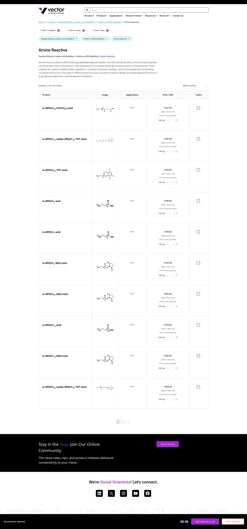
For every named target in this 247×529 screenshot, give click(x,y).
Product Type (100, 30)
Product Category (50, 30)
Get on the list (167, 444)
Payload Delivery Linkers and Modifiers (77, 22)
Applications (116, 15)
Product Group (76, 30)
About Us (164, 15)
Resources (150, 15)
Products (101, 15)
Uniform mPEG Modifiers (110, 22)
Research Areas (133, 15)
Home (42, 22)
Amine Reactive (120, 39)
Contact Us (178, 15)
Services (88, 15)
